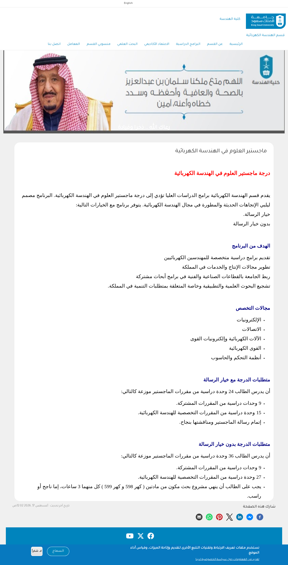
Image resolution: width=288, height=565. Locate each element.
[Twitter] (229, 516)
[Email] (199, 516)
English (128, 3)
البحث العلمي (127, 44)
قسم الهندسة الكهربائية (265, 35)
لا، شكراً (37, 551)
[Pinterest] (219, 516)
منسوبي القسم (98, 44)
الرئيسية (236, 44)
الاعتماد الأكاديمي (156, 44)
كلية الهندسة (230, 19)
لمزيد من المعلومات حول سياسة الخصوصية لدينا (227, 559)
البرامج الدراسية (188, 44)
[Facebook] (259, 516)
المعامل (73, 44)
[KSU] (266, 19)
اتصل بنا (54, 44)
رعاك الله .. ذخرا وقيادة (109, 128)
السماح (58, 551)
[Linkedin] (239, 516)
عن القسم (215, 44)
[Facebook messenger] (249, 516)
